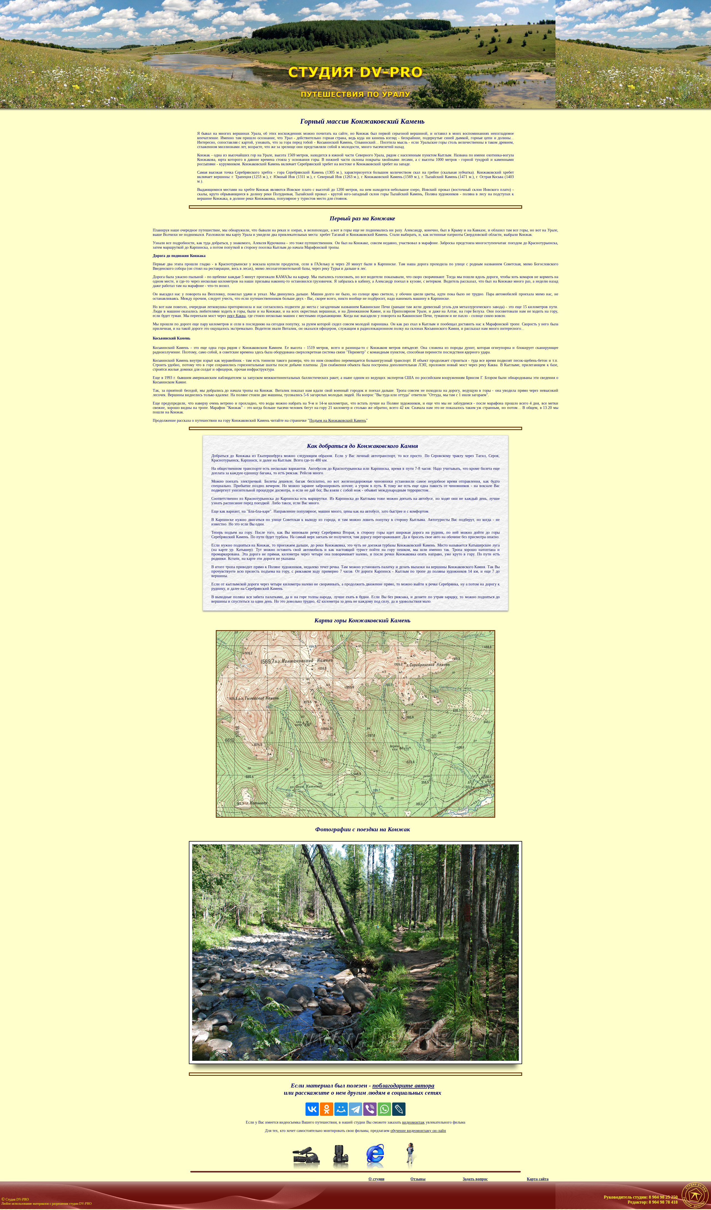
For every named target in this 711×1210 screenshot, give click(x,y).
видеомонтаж (413, 1122)
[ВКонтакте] (312, 1109)
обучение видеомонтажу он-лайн (418, 1131)
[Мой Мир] (341, 1109)
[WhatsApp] (384, 1109)
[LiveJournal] (398, 1109)
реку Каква (236, 316)
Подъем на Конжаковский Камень (337, 420)
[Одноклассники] (326, 1109)
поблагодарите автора (403, 1085)
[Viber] (370, 1109)
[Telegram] (355, 1109)
